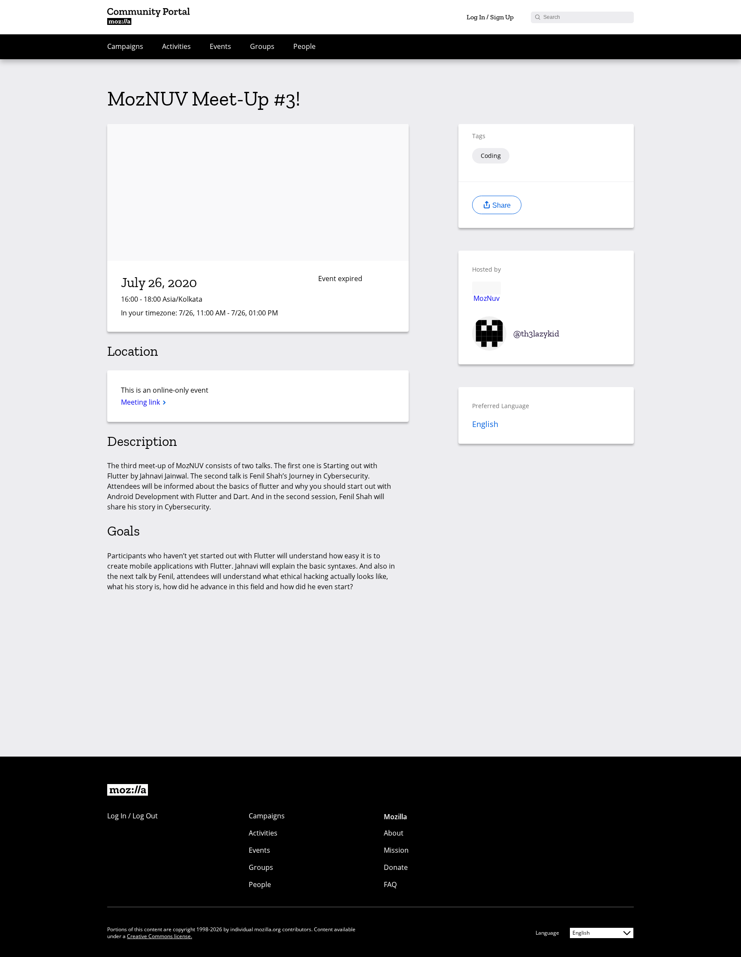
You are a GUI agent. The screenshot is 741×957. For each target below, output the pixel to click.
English (485, 424)
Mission (396, 850)
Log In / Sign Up (490, 17)
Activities (176, 46)
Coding (491, 155)
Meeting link (141, 402)
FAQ (390, 884)
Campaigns (125, 46)
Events (220, 46)
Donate (396, 867)
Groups (262, 46)
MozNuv (486, 298)
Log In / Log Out (132, 816)
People (304, 46)
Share (501, 205)
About (394, 833)
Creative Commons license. (159, 936)
